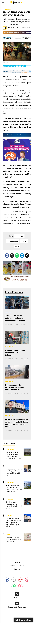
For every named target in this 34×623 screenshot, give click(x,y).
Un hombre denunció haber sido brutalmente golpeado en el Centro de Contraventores (14, 488)
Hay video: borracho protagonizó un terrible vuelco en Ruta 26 (14, 387)
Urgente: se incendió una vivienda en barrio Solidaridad (15, 352)
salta (17, 246)
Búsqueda (19, 236)
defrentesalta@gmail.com (17, 607)
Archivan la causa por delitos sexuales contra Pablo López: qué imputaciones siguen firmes (16, 423)
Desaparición (13, 241)
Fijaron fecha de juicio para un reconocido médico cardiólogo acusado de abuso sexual (14, 455)
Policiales (7, 9)
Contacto (17, 562)
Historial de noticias (17, 566)
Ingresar (18, 569)
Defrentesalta (14, 28)
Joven (24, 241)
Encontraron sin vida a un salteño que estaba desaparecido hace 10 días (14, 472)
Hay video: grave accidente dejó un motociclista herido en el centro (14, 505)
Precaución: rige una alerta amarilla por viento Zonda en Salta (14, 539)
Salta (8, 534)
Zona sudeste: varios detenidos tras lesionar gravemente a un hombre (15, 318)
